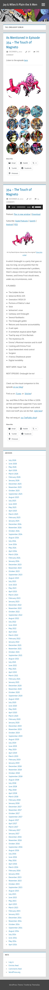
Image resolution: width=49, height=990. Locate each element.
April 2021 (13, 672)
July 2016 (12, 853)
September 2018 (15, 776)
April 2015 (13, 904)
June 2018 (13, 786)
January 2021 (14, 682)
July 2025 (12, 500)
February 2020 (14, 719)
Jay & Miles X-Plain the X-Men (20, 4)
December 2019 (15, 726)
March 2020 (13, 716)
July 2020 (12, 702)
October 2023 (14, 571)
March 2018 (13, 796)
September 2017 (15, 816)
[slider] (38, 207)
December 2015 (15, 877)
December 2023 (15, 564)
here (26, 60)
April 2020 (13, 712)
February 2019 (14, 759)
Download (36, 214)
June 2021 (13, 665)
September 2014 (15, 927)
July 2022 (12, 621)
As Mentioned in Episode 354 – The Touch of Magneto (23, 42)
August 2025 (14, 497)
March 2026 (13, 473)
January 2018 (14, 803)
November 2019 (15, 729)
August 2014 (14, 931)
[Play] (9, 207)
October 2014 (14, 924)
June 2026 (13, 463)
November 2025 (15, 487)
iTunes (18, 393)
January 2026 (14, 480)
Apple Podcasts (21, 221)
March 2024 (13, 554)
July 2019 (12, 743)
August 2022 (14, 618)
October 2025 (14, 490)
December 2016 (15, 837)
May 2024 (12, 547)
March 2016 (13, 867)
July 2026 (12, 460)
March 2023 (13, 595)
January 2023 (14, 601)
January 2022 (14, 642)
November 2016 (15, 840)
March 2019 (13, 756)
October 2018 (14, 773)
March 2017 (13, 827)
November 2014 (15, 921)
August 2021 (14, 658)
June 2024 (13, 544)
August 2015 (14, 890)
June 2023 (13, 584)
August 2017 (14, 820)
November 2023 (15, 568)
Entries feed (14, 965)
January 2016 (14, 874)
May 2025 (12, 507)
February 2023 (14, 598)
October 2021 (14, 652)
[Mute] (33, 207)
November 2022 (15, 608)
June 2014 (13, 938)
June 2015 (13, 897)
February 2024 (14, 558)
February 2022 (14, 638)
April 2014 (13, 944)
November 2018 (15, 769)
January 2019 (14, 763)
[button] (24, 87)
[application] (24, 207)
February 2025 (14, 517)
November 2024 (15, 527)
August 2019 (14, 739)
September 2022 (15, 615)
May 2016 (12, 860)
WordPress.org (14, 972)
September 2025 (15, 494)
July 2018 (12, 783)
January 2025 (14, 521)
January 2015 (14, 914)
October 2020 (14, 692)
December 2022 (15, 605)
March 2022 (13, 635)
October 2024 (14, 531)
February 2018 (14, 800)
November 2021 (15, 648)
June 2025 (13, 504)
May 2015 (12, 901)
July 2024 (12, 541)
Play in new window (22, 214)
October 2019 (14, 732)
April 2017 (13, 823)
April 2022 (13, 632)
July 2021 (12, 662)
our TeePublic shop (29, 417)
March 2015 (13, 907)
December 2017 (15, 806)
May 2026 (12, 467)
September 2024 (15, 534)
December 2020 (15, 685)
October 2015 (14, 884)
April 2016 (13, 864)
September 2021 (15, 655)
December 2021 (15, 645)
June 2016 (13, 857)
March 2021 (13, 675)
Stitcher (28, 393)
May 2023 (12, 588)
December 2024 (15, 524)
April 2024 (13, 551)
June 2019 (13, 746)
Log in (11, 962)
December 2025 (15, 484)
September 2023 (15, 574)
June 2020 (13, 706)
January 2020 (14, 722)
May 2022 (12, 628)
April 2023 (13, 591)
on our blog (18, 387)
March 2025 (13, 514)
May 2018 (12, 790)
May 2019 (12, 749)
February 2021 (14, 679)
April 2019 (13, 753)
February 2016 (14, 870)
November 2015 (15, 880)
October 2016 (14, 843)
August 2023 (14, 578)
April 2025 (13, 510)
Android (9, 224)
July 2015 (12, 894)
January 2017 (14, 833)
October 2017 (14, 813)
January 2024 (14, 561)
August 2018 (14, 780)
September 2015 (15, 887)
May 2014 (12, 941)
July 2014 (12, 934)
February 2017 (14, 830)
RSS (16, 224)
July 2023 (12, 581)
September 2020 (15, 695)
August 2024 (14, 537)
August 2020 (14, 699)
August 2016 (14, 850)
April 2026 (13, 470)
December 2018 (15, 766)
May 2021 (12, 669)
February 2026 (14, 477)
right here (38, 411)
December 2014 (15, 917)
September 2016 (15, 847)
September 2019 (15, 736)
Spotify (32, 221)
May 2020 (12, 709)
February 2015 (14, 911)
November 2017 (15, 810)
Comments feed (15, 969)
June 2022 (13, 625)
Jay (29, 51)
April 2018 (13, 793)
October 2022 (14, 611)
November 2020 (15, 689)
